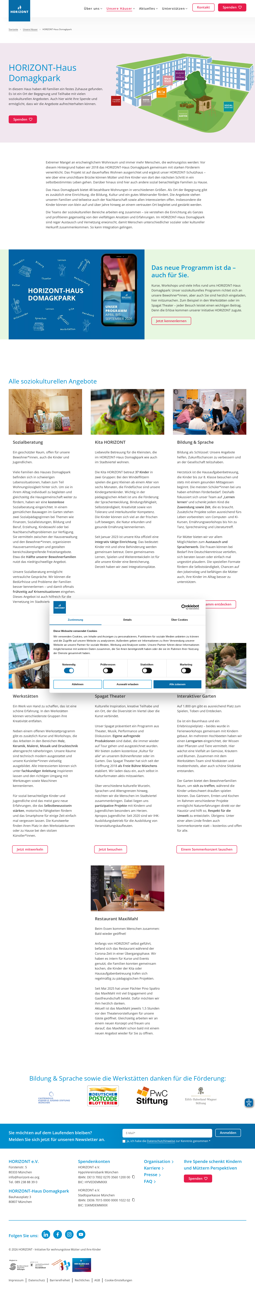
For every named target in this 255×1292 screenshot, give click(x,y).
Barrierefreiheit (60, 1280)
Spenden (195, 1178)
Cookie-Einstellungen (118, 1280)
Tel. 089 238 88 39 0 (23, 1182)
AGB (97, 1280)
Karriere (152, 1168)
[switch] (108, 670)
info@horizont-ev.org (24, 1177)
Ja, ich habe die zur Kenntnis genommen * (168, 1141)
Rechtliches (82, 1280)
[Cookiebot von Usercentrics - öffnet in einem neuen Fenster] (186, 607)
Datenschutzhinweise (161, 1141)
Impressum (16, 1280)
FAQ (148, 1181)
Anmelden (228, 1132)
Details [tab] (127, 619)
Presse (150, 1174)
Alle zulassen (177, 684)
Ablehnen (77, 684)
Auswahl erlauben (127, 684)
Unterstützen (173, 8)
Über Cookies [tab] (179, 619)
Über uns (92, 8)
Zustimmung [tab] (75, 619)
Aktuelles (147, 8)
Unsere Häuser (119, 8)
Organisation (157, 1161)
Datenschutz (36, 1280)
